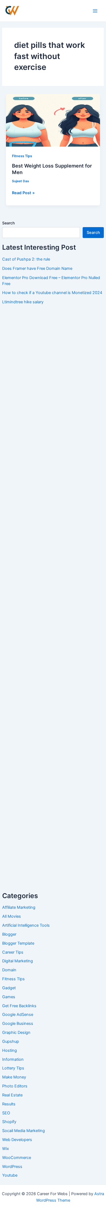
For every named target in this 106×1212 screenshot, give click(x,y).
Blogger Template (18, 943)
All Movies (11, 916)
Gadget (9, 987)
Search (8, 223)
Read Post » (23, 192)
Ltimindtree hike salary (22, 301)
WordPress (12, 1166)
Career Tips (12, 952)
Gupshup (10, 1041)
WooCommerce (16, 1157)
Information (13, 1059)
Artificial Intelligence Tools (26, 925)
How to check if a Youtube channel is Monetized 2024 (52, 292)
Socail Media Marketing (23, 1130)
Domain (9, 969)
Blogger (9, 934)
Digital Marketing (17, 961)
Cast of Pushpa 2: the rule (26, 259)
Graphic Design (16, 1032)
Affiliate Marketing (18, 907)
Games (8, 996)
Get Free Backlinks (19, 1005)
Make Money (14, 1077)
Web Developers (17, 1139)
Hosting (9, 1050)
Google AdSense (17, 1014)
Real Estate (12, 1095)
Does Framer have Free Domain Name (37, 268)
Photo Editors (14, 1086)
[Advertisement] (53, 363)
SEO (6, 1113)
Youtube (9, 1175)
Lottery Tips (13, 1068)
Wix (5, 1148)
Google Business (17, 1023)
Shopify (9, 1121)
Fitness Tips (13, 978)
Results (8, 1104)
